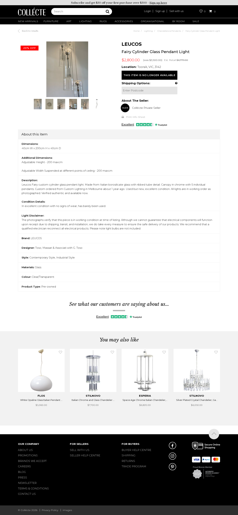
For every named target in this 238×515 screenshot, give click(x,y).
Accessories (124, 21)
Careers (24, 466)
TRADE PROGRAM (134, 466)
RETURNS (128, 461)
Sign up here (158, 2)
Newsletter (27, 483)
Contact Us (27, 494)
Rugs (103, 21)
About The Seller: (135, 100)
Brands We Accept (32, 461)
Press (22, 477)
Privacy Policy (50, 510)
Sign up (160, 11)
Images (67, 510)
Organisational (152, 21)
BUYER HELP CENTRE (136, 450)
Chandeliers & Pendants (169, 31)
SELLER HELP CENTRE (85, 455)
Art (68, 21)
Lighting (85, 21)
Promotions (28, 455)
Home (136, 31)
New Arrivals (28, 21)
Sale (196, 21)
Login (147, 11)
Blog (22, 472)
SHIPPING (128, 455)
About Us (25, 450)
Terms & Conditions (33, 488)
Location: (129, 67)
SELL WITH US (79, 450)
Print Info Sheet (135, 117)
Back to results (29, 30)
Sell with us (176, 11)
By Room (178, 21)
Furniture (51, 21)
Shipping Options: (136, 83)
